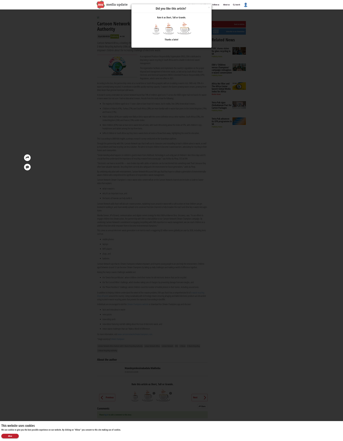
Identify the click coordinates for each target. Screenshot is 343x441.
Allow (10, 436)
